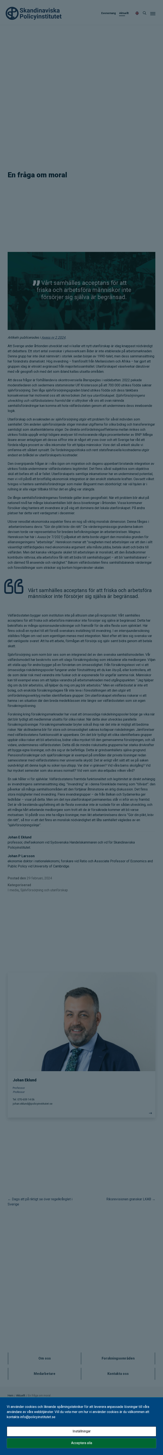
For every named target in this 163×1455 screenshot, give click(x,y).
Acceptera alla (81, 1443)
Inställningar (82, 1431)
